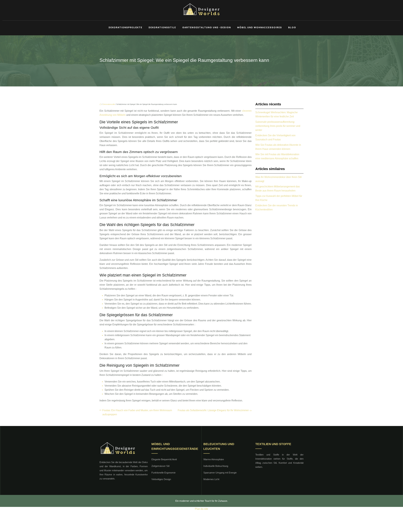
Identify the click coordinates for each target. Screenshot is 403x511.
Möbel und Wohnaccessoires (259, 27)
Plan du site (201, 509)
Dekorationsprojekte (125, 27)
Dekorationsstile (162, 27)
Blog (292, 27)
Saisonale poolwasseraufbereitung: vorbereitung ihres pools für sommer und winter (277, 125)
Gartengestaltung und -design (206, 27)
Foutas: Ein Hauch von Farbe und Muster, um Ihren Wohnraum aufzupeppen (137, 412)
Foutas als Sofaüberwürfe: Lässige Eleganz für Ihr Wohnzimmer (213, 410)
